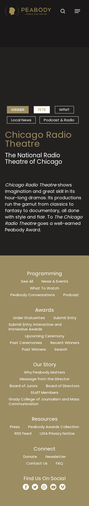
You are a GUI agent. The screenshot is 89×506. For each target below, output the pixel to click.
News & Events (55, 281)
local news (21, 120)
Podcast (71, 294)
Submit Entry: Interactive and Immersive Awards (35, 327)
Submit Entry (64, 317)
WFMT (64, 109)
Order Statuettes (29, 317)
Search (60, 349)
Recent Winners (64, 342)
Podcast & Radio (59, 120)
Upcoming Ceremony (44, 336)
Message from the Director (44, 378)
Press (15, 426)
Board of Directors (62, 385)
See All (27, 281)
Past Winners (34, 349)
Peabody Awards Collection (53, 426)
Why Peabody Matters (44, 372)
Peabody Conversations (32, 294)
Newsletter (55, 456)
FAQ (59, 463)
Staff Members (44, 392)
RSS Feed (23, 433)
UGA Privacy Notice (57, 433)
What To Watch (44, 288)
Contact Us (36, 463)
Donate (30, 456)
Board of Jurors (24, 385)
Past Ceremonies (26, 342)
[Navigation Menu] (77, 11)
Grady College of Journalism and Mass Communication (44, 401)
